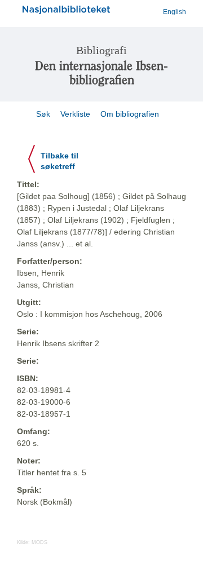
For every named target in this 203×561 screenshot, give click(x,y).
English (174, 12)
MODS (39, 542)
